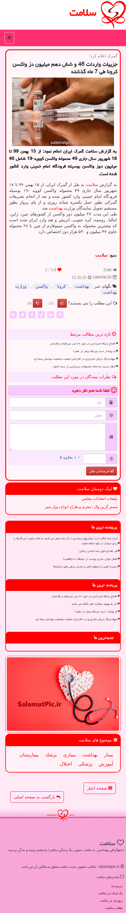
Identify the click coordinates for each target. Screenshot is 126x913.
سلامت (82, 12)
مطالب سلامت (113, 908)
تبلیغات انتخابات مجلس (99, 498)
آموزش (106, 763)
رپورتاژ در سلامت (111, 900)
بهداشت (56, 208)
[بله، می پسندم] (62, 303)
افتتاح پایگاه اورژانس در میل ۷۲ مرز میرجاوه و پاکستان (83, 343)
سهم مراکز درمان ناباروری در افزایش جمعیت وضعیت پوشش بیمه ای (75, 359)
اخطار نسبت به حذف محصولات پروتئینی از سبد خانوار (84, 366)
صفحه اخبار (97, 788)
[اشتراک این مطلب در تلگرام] (41, 314)
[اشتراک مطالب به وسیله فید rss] (13, 314)
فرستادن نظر (99, 471)
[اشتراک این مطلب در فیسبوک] (32, 314)
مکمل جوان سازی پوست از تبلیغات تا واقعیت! (90, 559)
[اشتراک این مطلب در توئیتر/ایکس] (22, 314)
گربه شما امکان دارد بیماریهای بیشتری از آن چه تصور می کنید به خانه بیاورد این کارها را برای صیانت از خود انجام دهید (65, 540)
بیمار (108, 754)
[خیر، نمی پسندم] (37, 303)
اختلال (66, 763)
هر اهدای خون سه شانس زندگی (98, 551)
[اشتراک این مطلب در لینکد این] (51, 314)
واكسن (42, 286)
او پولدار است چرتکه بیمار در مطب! (94, 351)
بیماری (69, 754)
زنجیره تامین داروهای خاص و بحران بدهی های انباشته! (85, 566)
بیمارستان (29, 754)
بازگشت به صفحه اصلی (35, 797)
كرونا (61, 286)
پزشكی (85, 763)
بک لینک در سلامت (110, 893)
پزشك (51, 754)
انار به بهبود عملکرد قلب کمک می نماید (94, 604)
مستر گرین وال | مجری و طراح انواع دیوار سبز (81, 507)
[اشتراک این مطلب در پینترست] (60, 314)
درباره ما (116, 886)
